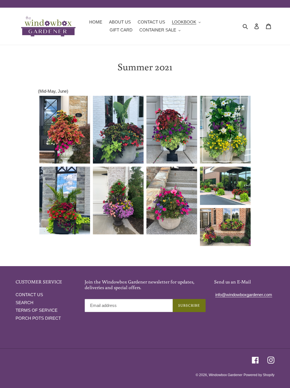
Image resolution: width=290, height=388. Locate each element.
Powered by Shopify (259, 375)
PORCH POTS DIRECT (38, 318)
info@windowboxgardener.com (243, 294)
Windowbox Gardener (225, 375)
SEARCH (24, 302)
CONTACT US (29, 294)
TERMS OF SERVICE (36, 310)
